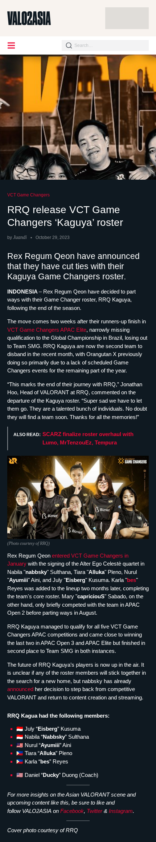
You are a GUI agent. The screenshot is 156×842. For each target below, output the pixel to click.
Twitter (94, 811)
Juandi (20, 237)
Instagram (121, 811)
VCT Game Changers (28, 194)
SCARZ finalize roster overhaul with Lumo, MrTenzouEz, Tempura (88, 438)
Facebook (72, 811)
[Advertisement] (127, 18)
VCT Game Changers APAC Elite (46, 330)
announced (21, 689)
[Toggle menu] (11, 45)
